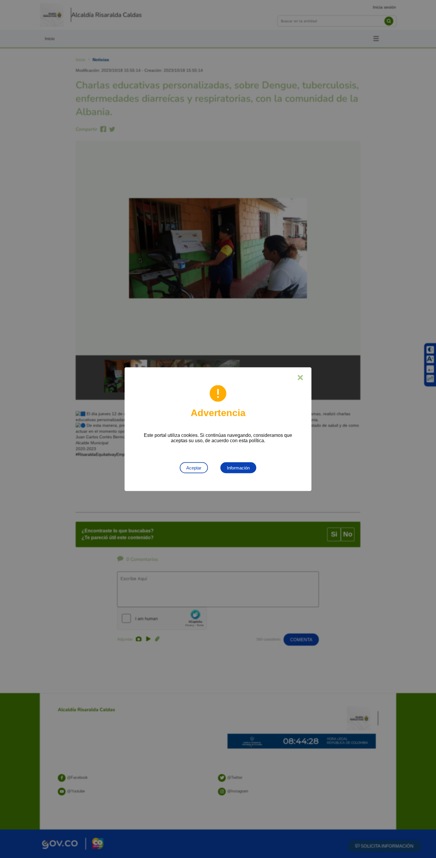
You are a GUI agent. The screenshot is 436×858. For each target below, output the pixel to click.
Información (238, 467)
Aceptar (193, 467)
